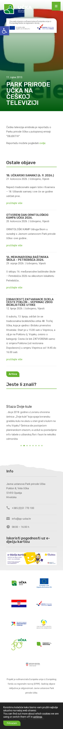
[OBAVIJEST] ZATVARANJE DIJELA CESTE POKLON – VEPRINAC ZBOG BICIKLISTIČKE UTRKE (30, 302)
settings (37, 716)
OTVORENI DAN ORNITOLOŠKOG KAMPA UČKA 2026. (27, 216)
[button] (4, 30)
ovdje (42, 143)
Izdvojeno (35, 179)
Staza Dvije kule (19, 406)
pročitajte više (14, 203)
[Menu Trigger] (56, 6)
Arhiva (13, 374)
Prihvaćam (12, 723)
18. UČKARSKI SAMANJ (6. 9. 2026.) (30, 175)
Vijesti (45, 179)
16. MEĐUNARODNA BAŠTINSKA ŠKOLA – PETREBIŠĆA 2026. (27, 258)
